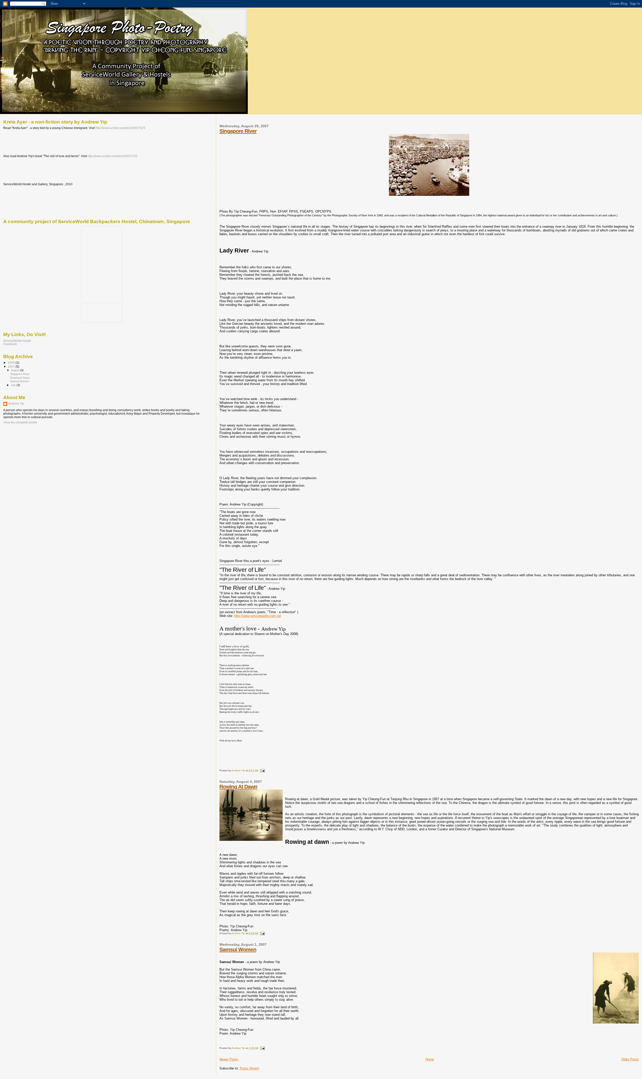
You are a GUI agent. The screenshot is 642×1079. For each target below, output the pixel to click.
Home (429, 1059)
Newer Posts (228, 1059)
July (14, 385)
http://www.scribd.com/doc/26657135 (112, 156)
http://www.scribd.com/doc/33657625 (120, 128)
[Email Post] (262, 770)
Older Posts (630, 1059)
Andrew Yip (16, 403)
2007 (12, 366)
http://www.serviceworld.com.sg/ (257, 616)
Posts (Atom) (249, 1068)
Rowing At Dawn (238, 786)
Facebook (10, 344)
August (15, 370)
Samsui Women (237, 949)
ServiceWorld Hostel (17, 340)
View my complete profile (20, 422)
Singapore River (238, 131)
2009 (12, 362)
